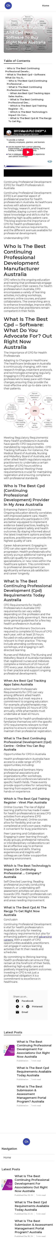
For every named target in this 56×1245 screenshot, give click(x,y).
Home (45, 5)
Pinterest (37, 1006)
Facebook (27, 1001)
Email (25, 1012)
